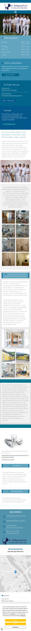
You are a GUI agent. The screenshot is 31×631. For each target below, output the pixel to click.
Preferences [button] (22, 615)
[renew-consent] (2, 629)
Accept (15, 620)
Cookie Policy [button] (13, 614)
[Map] (15, 573)
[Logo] (15, 6)
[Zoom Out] (2, 560)
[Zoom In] (2, 557)
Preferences (15, 627)
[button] (15, 1)
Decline (15, 623)
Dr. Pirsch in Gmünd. (8, 459)
